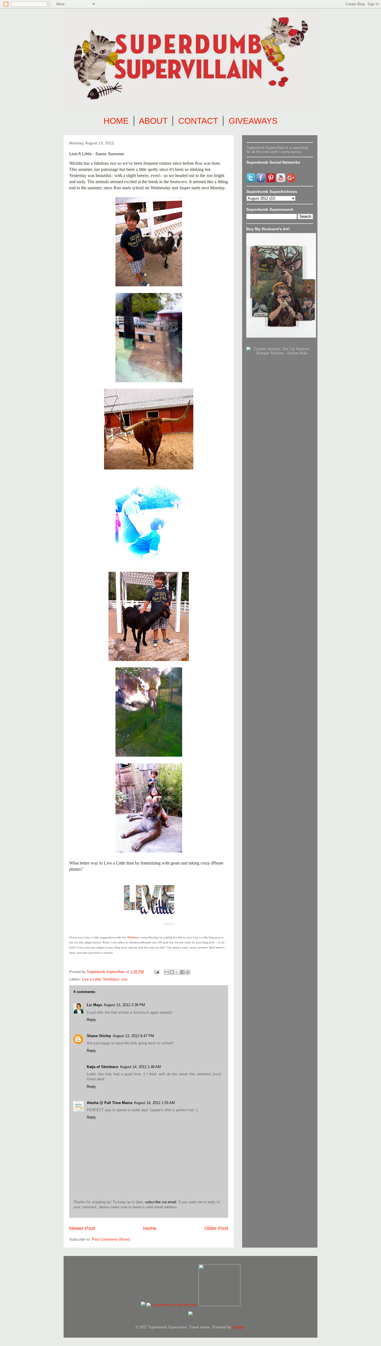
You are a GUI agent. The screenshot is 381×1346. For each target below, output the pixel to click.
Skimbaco (133, 937)
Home (149, 1228)
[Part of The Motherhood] (219, 1305)
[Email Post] (156, 972)
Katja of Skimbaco (102, 1067)
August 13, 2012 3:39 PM (124, 1005)
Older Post (216, 1228)
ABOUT (153, 120)
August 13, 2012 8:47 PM (133, 1036)
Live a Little (91, 979)
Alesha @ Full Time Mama (109, 1103)
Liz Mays (94, 1005)
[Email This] (166, 972)
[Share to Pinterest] (188, 972)
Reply (91, 1020)
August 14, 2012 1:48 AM (140, 1067)
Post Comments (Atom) (111, 1239)
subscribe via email (160, 1202)
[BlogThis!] (172, 972)
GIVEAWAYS (253, 120)
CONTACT (198, 120)
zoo (124, 979)
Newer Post (82, 1228)
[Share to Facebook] (182, 972)
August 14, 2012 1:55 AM (154, 1103)
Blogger (238, 1327)
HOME (116, 120)
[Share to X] (177, 972)
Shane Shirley (99, 1036)
